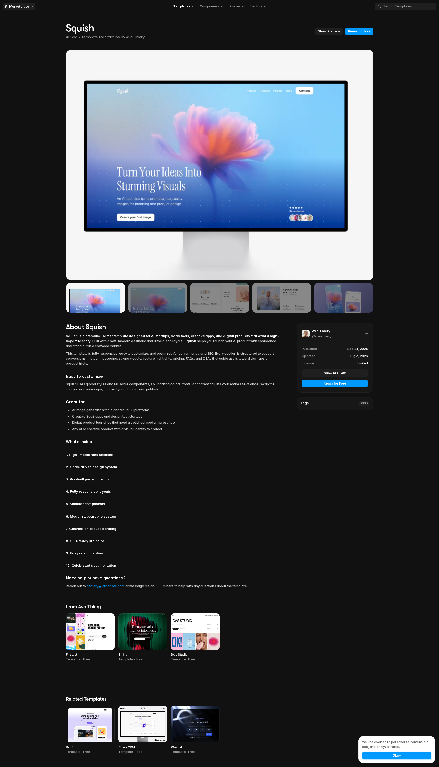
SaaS (364, 403)
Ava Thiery (135, 37)
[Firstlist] (90, 637)
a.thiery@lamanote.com (106, 586)
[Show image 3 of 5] (219, 298)
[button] (183, 6)
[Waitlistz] (195, 730)
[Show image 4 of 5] (281, 298)
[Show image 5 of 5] (343, 298)
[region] (219, 165)
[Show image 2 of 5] (157, 298)
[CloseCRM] (142, 730)
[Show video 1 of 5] (95, 298)
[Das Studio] (195, 637)
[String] (142, 637)
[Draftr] (90, 730)
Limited (362, 363)
